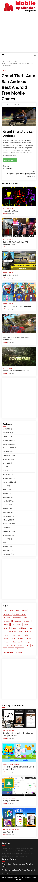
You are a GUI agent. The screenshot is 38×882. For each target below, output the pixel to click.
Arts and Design (8, 730)
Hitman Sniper (8, 167)
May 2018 (6, 508)
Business (17, 829)
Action (4, 70)
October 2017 (7, 527)
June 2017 (6, 543)
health (14, 628)
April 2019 (6, 497)
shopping (7, 642)
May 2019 (6, 493)
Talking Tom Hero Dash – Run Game (19, 292)
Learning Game (15, 764)
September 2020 (8, 455)
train (26, 645)
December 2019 (8, 482)
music (6, 635)
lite (5, 631)
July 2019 (6, 486)
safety (20, 638)
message (28, 631)
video (11, 649)
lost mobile (12, 631)
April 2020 (6, 470)
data (17, 610)
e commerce (17, 617)
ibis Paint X (19, 817)
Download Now (10, 160)
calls (11, 610)
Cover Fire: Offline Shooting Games (19, 356)
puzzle (13, 638)
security (28, 638)
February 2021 (8, 436)
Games (11, 208)
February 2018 (8, 520)
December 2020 (8, 444)
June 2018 (6, 505)
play (19, 635)
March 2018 (7, 516)
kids (30, 628)
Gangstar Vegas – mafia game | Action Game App (21, 173)
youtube (19, 652)
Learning (6, 764)
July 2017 (6, 539)
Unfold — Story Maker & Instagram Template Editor (19, 718)
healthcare (22, 628)
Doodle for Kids (19, 614)
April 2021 (6, 429)
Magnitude (29, 877)
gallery (19, 624)
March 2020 (7, 474)
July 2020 (6, 463)
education (7, 621)
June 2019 (6, 489)
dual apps (7, 617)
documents (7, 614)
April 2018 (6, 512)
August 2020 (7, 459)
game (26, 624)
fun (13, 624)
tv (32, 645)
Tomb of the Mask (19, 196)
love (20, 631)
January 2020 (7, 478)
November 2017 (8, 524)
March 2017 (7, 554)
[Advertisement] (19, 32)
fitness (6, 624)
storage (27, 642)
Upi (5, 649)
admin (4, 105)
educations (17, 621)
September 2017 (8, 531)
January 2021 (7, 440)
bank (5, 610)
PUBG (6, 638)
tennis (13, 645)
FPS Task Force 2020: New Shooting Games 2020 (19, 323)
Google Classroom (19, 786)
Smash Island (17, 642)
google (6, 628)
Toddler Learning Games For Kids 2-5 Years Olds (19, 752)
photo (13, 635)
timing (20, 645)
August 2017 (7, 535)
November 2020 (8, 448)
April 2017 (6, 550)
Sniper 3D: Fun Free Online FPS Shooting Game (19, 227)
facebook (27, 621)
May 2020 (6, 467)
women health (8, 652)
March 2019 (7, 501)
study (6, 645)
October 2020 (7, 452)
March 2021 (7, 433)
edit (25, 617)
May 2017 (6, 546)
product (26, 635)
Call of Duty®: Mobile (19, 260)
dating (24, 610)
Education (6, 798)
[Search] (35, 55)
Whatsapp (19, 649)
